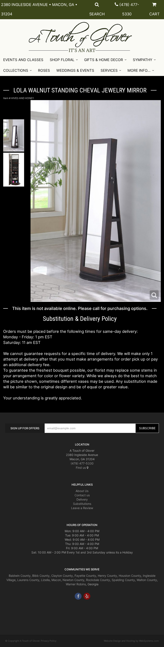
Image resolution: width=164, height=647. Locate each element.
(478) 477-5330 (82, 463)
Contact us (82, 495)
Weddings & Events (75, 70)
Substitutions (82, 503)
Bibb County (41, 575)
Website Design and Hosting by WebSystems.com (131, 640)
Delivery (82, 499)
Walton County (147, 580)
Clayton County (62, 575)
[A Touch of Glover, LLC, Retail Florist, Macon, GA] (11, 612)
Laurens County (28, 580)
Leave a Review (82, 508)
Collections (15, 70)
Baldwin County (20, 575)
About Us (82, 491)
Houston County (130, 575)
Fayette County (85, 575)
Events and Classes (23, 60)
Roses (44, 70)
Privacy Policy (48, 640)
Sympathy (142, 60)
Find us (81, 467)
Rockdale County (98, 580)
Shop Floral (62, 60)
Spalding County (123, 580)
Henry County (107, 575)
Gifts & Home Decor (103, 60)
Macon (56, 580)
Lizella (45, 580)
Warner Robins (76, 584)
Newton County (73, 580)
